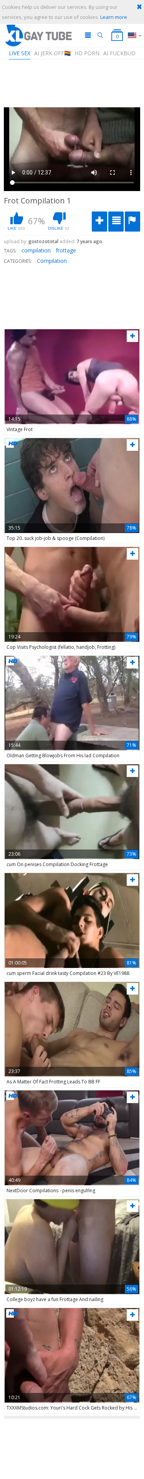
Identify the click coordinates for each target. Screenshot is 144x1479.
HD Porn (86, 53)
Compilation (52, 260)
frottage (66, 250)
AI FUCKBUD (119, 53)
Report (132, 222)
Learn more (113, 17)
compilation (36, 250)
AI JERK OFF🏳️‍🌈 (52, 53)
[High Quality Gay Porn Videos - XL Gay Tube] (38, 35)
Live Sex (19, 53)
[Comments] (116, 222)
